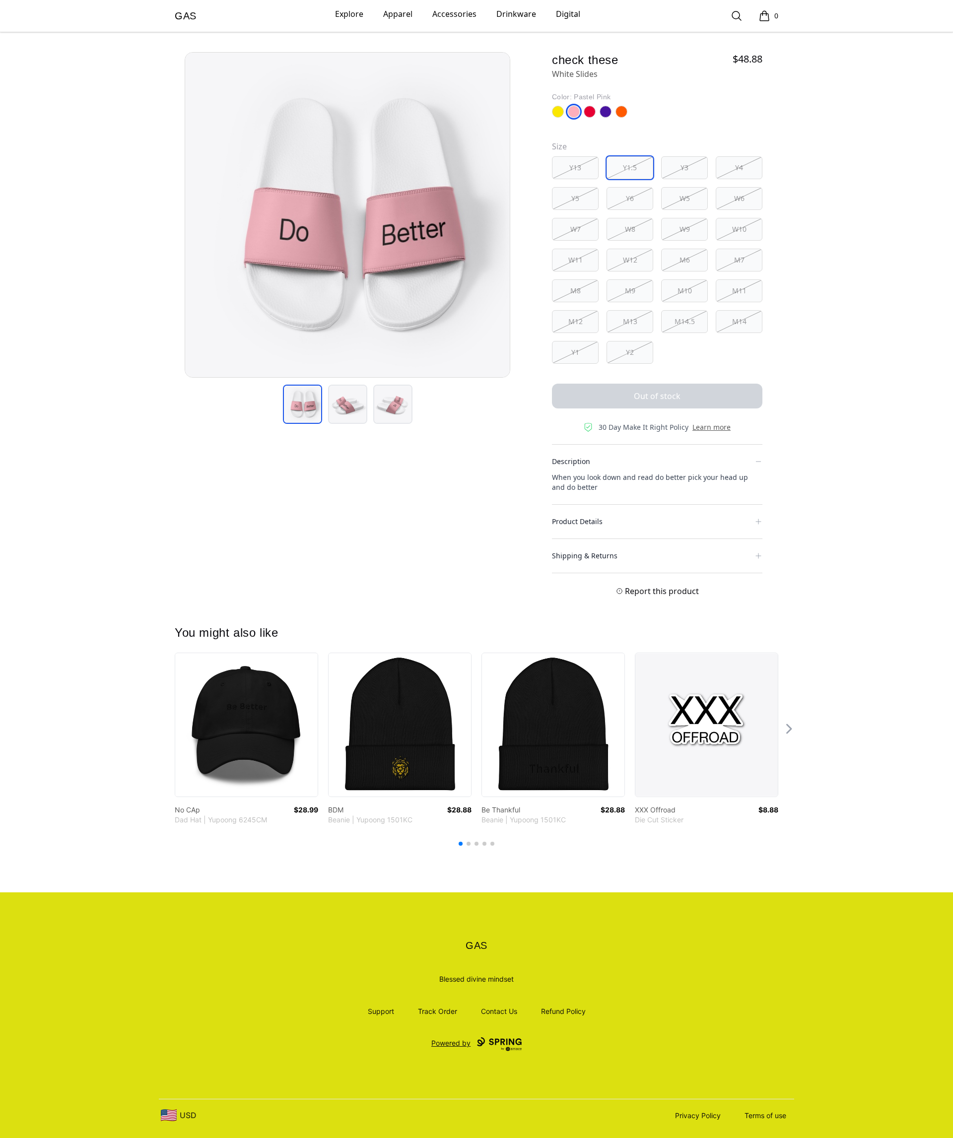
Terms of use (765, 1115)
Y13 (575, 167)
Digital (568, 13)
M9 (630, 290)
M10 (685, 290)
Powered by (451, 1043)
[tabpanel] (347, 215)
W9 (685, 229)
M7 (739, 260)
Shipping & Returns (584, 555)
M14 (739, 321)
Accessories (454, 13)
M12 (575, 321)
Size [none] (559, 146)
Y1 (575, 352)
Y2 (630, 352)
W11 (575, 260)
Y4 (739, 167)
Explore (349, 13)
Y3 (684, 167)
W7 (575, 229)
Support (381, 1011)
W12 (630, 260)
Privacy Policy (698, 1115)
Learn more (711, 427)
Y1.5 (630, 167)
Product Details (577, 521)
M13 (630, 321)
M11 (739, 290)
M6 (685, 260)
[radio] (575, 167)
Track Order (437, 1011)
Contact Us (499, 1011)
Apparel (397, 13)
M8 (575, 290)
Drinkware (516, 13)
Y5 (575, 198)
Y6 (630, 198)
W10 (739, 229)
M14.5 (685, 321)
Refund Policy (563, 1011)
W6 (739, 198)
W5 (685, 198)
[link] (246, 725)
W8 (630, 229)
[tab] (302, 404)
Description (571, 461)
